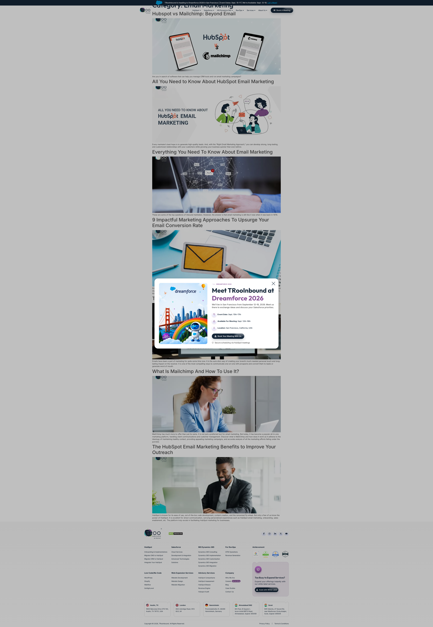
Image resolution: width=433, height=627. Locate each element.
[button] (273, 283)
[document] (216, 313)
